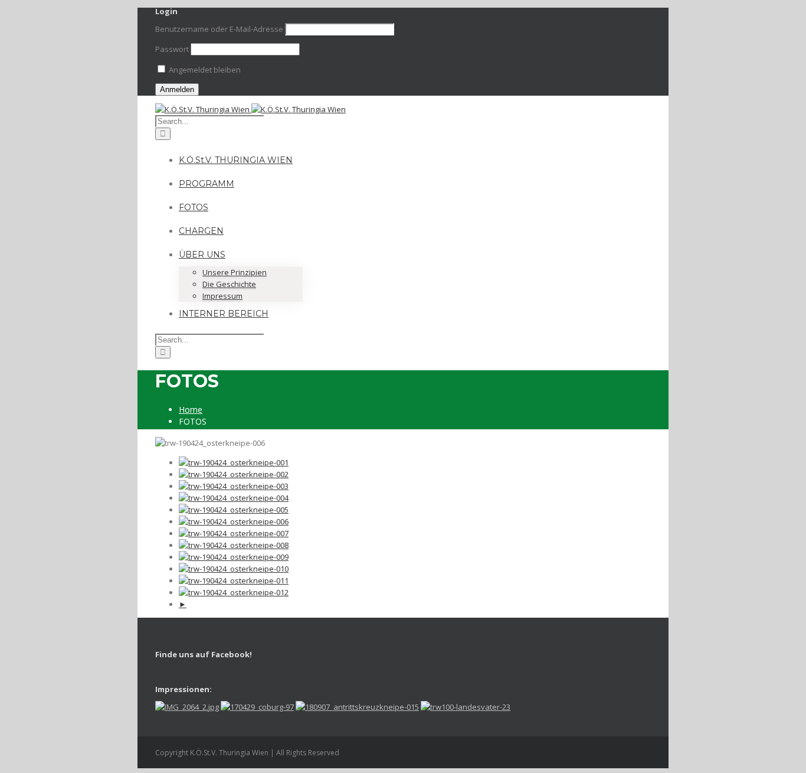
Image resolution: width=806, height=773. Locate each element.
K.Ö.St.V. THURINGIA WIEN (236, 160)
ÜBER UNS (202, 254)
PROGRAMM (206, 183)
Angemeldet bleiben (204, 69)
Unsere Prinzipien (234, 272)
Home (190, 409)
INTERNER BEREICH (223, 313)
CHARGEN (201, 231)
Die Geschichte (229, 284)
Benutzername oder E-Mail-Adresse (219, 29)
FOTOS (193, 207)
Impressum (222, 296)
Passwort (172, 49)
